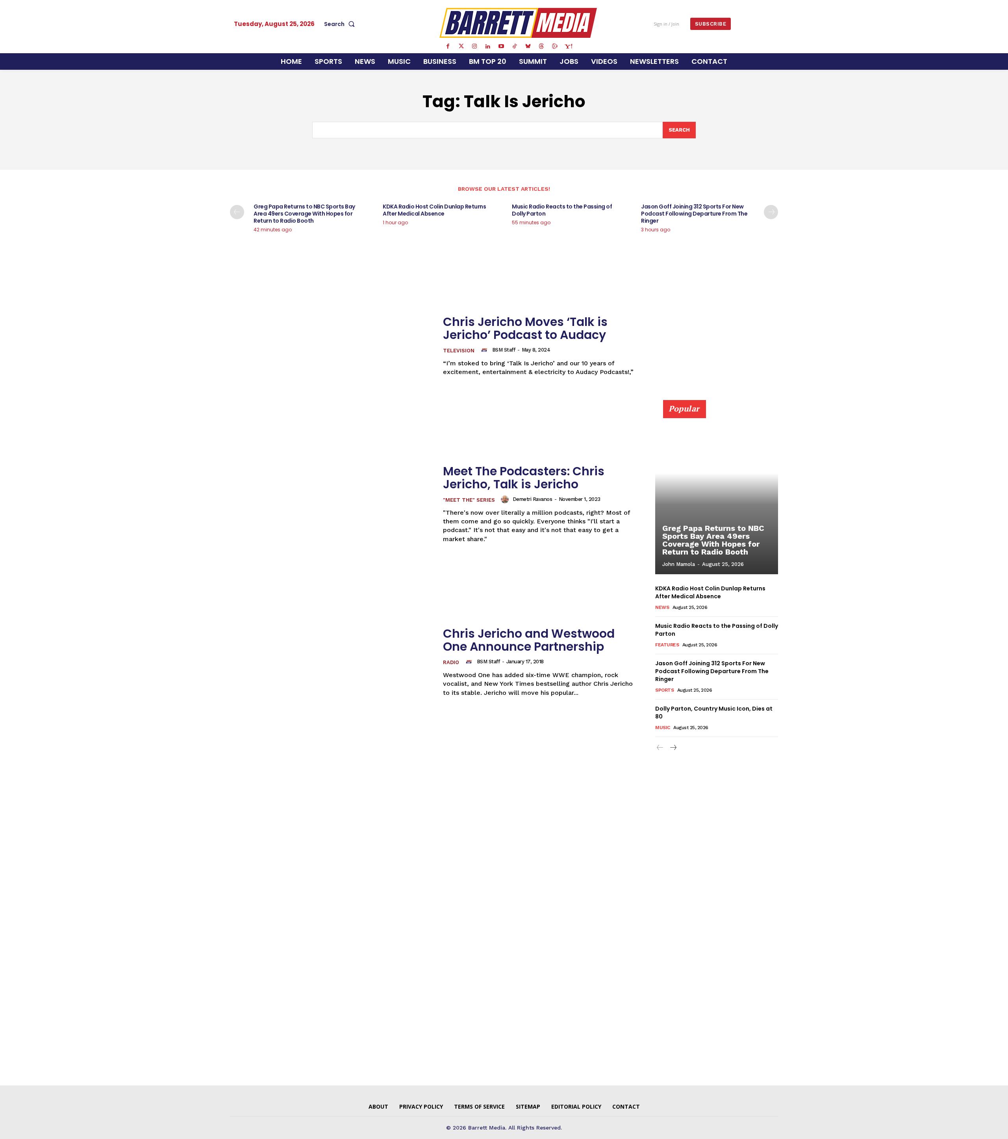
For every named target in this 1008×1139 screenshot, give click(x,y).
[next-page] (771, 212)
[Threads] (541, 46)
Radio (451, 662)
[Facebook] (447, 46)
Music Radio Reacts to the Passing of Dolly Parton (562, 210)
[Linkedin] (487, 46)
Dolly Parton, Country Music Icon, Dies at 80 (714, 712)
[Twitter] (461, 46)
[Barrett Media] (518, 23)
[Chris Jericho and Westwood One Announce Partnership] (331, 662)
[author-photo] (485, 350)
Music (662, 727)
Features (667, 645)
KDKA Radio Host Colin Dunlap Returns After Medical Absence (434, 210)
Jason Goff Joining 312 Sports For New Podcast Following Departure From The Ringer (694, 214)
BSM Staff (503, 350)
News (662, 607)
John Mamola (678, 564)
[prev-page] (237, 212)
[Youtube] (501, 46)
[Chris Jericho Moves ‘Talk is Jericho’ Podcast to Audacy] (331, 346)
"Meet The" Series (469, 500)
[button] (341, 24)
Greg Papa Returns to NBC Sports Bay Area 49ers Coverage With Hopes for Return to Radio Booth (304, 214)
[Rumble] (554, 46)
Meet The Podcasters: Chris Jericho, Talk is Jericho (523, 478)
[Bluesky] (528, 46)
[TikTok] (514, 46)
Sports (664, 690)
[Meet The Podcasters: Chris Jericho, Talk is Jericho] (331, 504)
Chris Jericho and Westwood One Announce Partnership (529, 640)
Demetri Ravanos (532, 499)
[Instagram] (474, 46)
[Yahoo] (568, 46)
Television (458, 351)
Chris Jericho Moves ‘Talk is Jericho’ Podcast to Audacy (525, 328)
